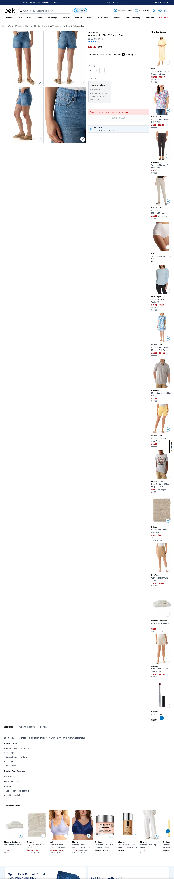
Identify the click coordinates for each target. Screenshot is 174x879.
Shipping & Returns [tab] (27, 727)
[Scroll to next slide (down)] (162, 718)
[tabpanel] (87, 766)
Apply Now (64, 2)
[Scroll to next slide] (168, 831)
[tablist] (87, 727)
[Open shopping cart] (165, 10)
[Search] (21, 11)
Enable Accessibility (161, 2)
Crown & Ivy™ (93, 32)
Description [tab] (8, 727)
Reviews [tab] (43, 727)
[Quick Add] (168, 62)
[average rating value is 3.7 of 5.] (93, 41)
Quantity (91, 65)
